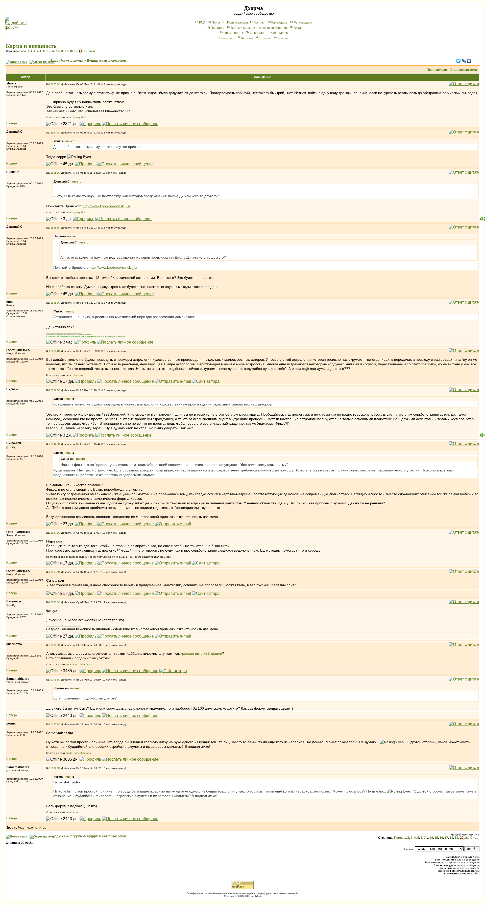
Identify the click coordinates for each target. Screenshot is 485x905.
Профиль (217, 28)
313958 (53, 679)
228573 (53, 532)
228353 (53, 172)
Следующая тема (463, 70)
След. (91, 51)
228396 (53, 390)
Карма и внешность (31, 46)
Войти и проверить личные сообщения (259, 28)
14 (53, 51)
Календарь (279, 22)
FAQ (202, 22)
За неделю (280, 33)
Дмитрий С (79, 117)
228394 (53, 351)
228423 (53, 444)
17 (66, 51)
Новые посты (233, 33)
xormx (76, 812)
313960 (53, 768)
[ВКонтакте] (469, 60)
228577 (53, 572)
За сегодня (257, 33)
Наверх (11, 123)
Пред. (23, 51)
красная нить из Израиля (201, 653)
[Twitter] (458, 60)
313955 (53, 645)
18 (71, 51)
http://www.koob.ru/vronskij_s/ (106, 206)
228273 (53, 84)
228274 (53, 132)
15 (57, 51)
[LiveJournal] (464, 60)
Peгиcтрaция (303, 22)
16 (62, 51)
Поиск (216, 22)
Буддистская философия (106, 60)
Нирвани (78, 375)
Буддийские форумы (67, 60)
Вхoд (297, 28)
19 (75, 51)
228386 (53, 227)
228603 (53, 602)
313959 (53, 724)
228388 (53, 302)
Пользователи (237, 22)
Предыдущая (437, 70)
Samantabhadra (82, 664)
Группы (259, 22)
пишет (69, 141)
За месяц (283, 38)
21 (85, 51)
